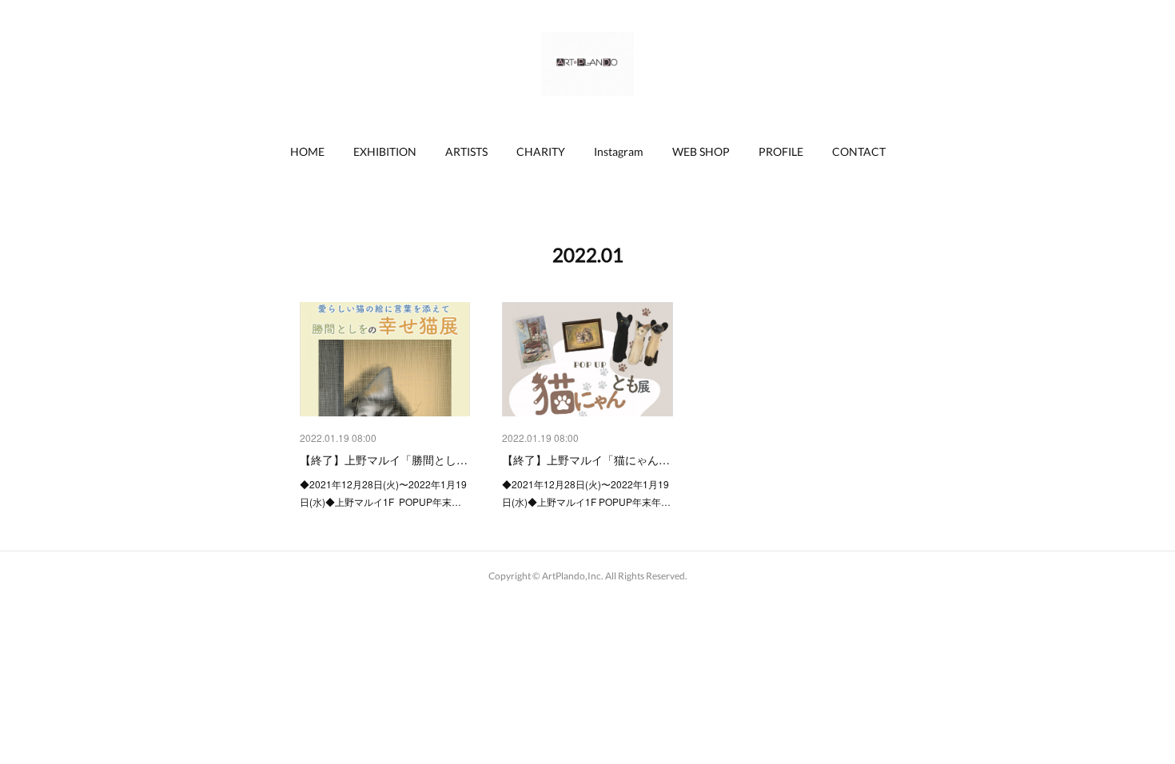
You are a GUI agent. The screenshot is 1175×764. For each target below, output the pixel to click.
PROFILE (781, 151)
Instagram (618, 151)
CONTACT (859, 151)
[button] (307, 152)
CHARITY (540, 151)
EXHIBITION (384, 151)
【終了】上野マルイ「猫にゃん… (586, 460)
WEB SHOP (701, 151)
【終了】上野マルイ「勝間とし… (384, 460)
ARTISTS (466, 151)
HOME (307, 151)
